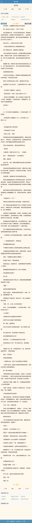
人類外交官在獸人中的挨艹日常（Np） (20, 17)
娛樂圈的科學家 (14, 499)
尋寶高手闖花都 (24, 499)
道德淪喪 (23, 17)
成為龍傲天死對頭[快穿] (26, 19)
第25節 (16, 2)
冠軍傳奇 (3, 499)
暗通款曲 (13, 19)
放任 (2, 19)
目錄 (12, 488)
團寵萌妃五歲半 (14, 496)
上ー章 (5, 488)
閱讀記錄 (13, 521)
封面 (20, 488)
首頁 (8, 521)
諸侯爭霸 (23, 496)
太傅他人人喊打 (5, 17)
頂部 (24, 521)
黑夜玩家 (3, 496)
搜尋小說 (19, 521)
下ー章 (26, 488)
